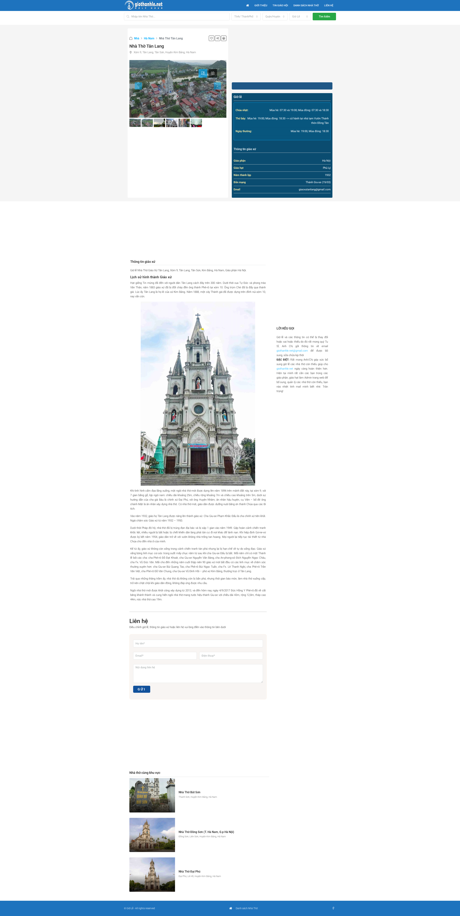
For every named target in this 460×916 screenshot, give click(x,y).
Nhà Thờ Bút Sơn (189, 792)
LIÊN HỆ (328, 5)
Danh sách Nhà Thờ (247, 908)
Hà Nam (149, 38)
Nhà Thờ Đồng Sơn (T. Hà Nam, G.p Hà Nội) (206, 832)
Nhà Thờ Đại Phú (189, 871)
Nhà (136, 38)
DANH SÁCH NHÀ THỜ (306, 5)
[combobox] (246, 16)
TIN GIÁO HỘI (280, 5)
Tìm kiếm (324, 16)
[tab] (203, 73)
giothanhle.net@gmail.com (292, 350)
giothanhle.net (285, 368)
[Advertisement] (282, 53)
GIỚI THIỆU (260, 5)
